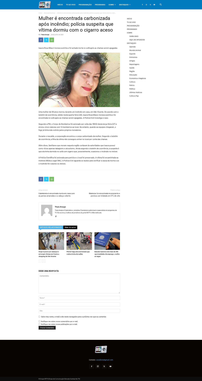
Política (132, 89)
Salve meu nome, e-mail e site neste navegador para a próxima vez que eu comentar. (73, 317)
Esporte (132, 54)
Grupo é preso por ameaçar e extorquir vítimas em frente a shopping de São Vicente (49, 254)
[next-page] (43, 261)
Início (40, 13)
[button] (160, 5)
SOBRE (111, 5)
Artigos (132, 61)
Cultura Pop (134, 96)
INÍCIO (60, 5)
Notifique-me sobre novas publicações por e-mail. (59, 324)
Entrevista (133, 57)
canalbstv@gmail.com (104, 360)
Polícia (131, 85)
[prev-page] (40, 261)
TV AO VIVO (70, 5)
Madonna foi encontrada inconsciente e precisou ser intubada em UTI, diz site (104, 194)
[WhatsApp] (51, 40)
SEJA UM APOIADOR (137, 40)
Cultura (132, 82)
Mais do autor (70, 227)
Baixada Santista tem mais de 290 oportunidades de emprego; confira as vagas (106, 254)
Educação (133, 75)
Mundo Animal (135, 50)
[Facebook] (142, 4)
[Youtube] (154, 4)
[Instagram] (146, 4)
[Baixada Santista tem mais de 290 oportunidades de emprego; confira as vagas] (107, 241)
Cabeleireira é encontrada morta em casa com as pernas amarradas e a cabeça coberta (57, 194)
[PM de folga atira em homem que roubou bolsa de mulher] (79, 241)
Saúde (131, 68)
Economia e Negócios (137, 78)
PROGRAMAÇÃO (85, 5)
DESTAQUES (124, 5)
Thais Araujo (45, 34)
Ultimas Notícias (135, 92)
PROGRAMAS (100, 5)
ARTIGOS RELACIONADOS (51, 227)
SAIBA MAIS (133, 36)
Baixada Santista (49, 13)
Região (132, 71)
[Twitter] (150, 4)
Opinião (132, 47)
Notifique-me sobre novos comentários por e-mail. (59, 321)
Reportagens (134, 64)
